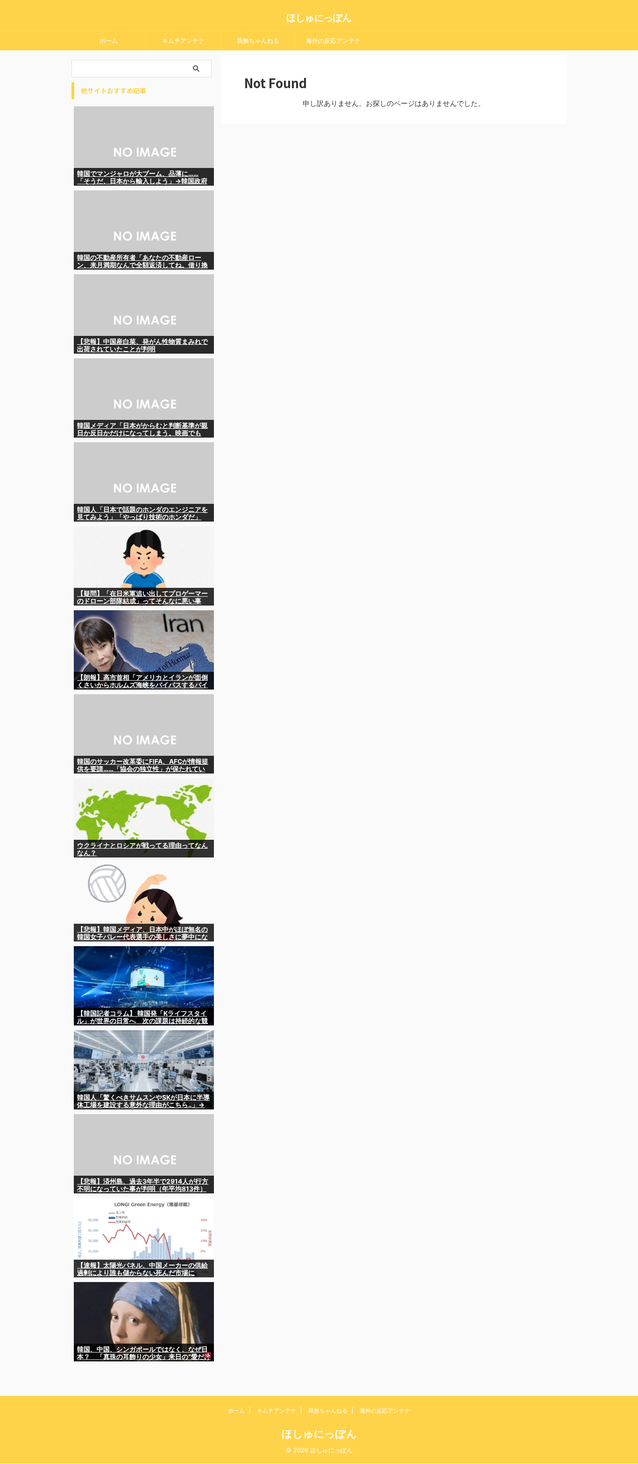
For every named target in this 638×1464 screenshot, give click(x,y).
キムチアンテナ (183, 40)
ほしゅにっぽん (319, 17)
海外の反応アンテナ (333, 40)
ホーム (108, 40)
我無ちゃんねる (258, 40)
